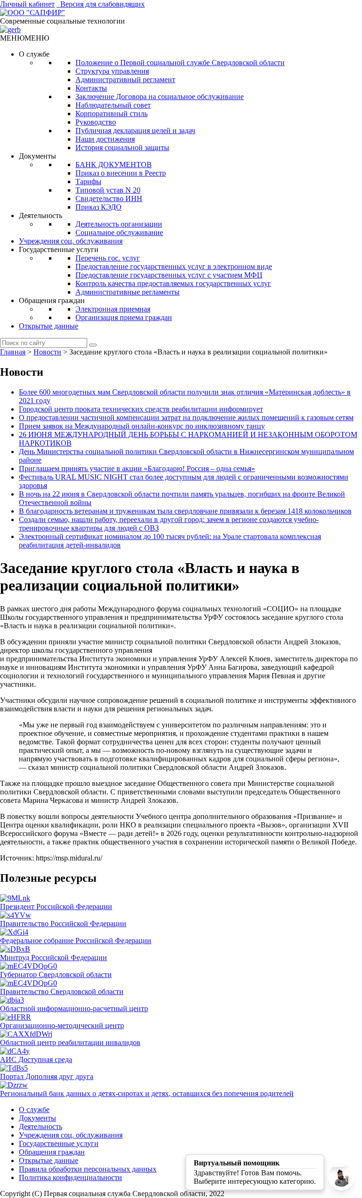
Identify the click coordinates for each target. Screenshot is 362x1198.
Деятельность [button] (40, 215)
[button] (24, 38)
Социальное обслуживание (119, 232)
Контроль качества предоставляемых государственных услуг (173, 283)
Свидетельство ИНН (108, 198)
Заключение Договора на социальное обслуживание (159, 97)
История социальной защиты (122, 147)
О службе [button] (34, 54)
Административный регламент (125, 80)
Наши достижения (105, 139)
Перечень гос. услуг (107, 258)
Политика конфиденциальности (70, 1177)
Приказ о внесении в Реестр (120, 173)
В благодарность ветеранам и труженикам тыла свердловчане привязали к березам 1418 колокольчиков (185, 511)
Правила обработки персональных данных (87, 1169)
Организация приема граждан (123, 317)
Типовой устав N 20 (107, 190)
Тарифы (88, 181)
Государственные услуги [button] (59, 249)
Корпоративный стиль (111, 114)
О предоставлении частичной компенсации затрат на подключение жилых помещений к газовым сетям (186, 417)
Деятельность (40, 1126)
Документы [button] (37, 156)
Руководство (95, 122)
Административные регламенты (127, 292)
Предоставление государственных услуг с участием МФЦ (169, 275)
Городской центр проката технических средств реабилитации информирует (141, 409)
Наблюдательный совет (113, 105)
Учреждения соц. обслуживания (71, 241)
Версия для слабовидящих (101, 4)
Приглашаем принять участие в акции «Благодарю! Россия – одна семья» (137, 468)
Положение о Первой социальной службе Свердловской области (180, 63)
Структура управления (112, 71)
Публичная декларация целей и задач (135, 131)
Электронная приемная (112, 309)
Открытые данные (48, 326)
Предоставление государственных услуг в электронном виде (173, 266)
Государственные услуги (59, 1143)
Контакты (91, 88)
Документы (37, 1118)
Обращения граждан (52, 1152)
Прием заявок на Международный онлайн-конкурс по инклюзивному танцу (142, 426)
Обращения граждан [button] (52, 300)
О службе (34, 1109)
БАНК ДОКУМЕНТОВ (113, 164)
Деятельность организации (118, 224)
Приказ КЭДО (98, 207)
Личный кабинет (27, 4)
